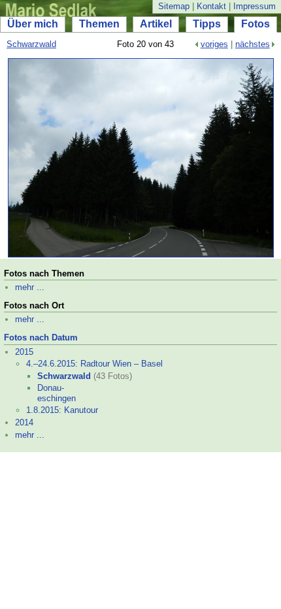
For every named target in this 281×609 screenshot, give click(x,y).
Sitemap (174, 6)
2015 (24, 352)
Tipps (207, 23)
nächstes (252, 44)
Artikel (156, 23)
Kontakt (211, 6)
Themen (99, 23)
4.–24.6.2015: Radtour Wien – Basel (94, 364)
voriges (214, 44)
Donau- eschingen (56, 393)
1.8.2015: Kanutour (62, 410)
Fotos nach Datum (41, 337)
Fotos (255, 23)
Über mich (32, 23)
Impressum (254, 6)
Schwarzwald (31, 44)
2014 (24, 422)
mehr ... (29, 287)
